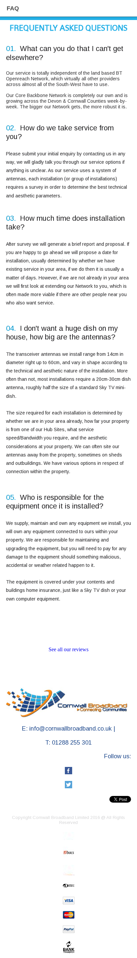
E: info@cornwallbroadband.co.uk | (68, 728)
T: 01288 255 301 (68, 742)
